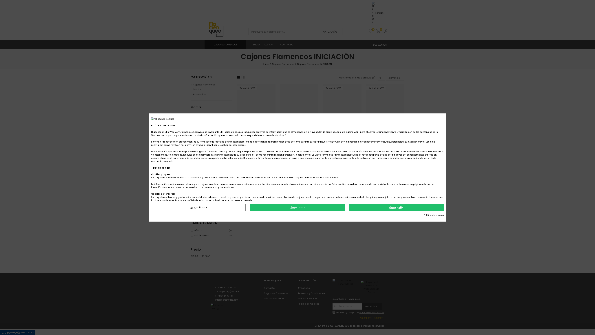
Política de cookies (434, 215)
